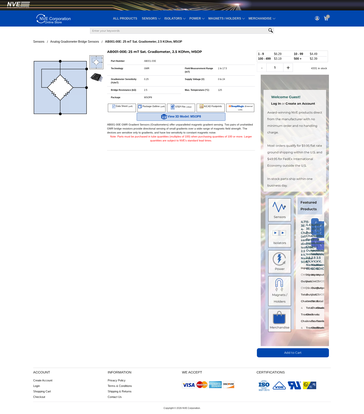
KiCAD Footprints (212, 106)
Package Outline (153, 106)
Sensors (149, 18)
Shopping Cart (42, 391)
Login (36, 385)
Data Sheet (124, 106)
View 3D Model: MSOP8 (184, 116)
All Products (125, 18)
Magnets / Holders (224, 18)
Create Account (42, 380)
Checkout (39, 396)
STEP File (183, 106)
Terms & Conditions (120, 385)
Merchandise (260, 18)
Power (195, 18)
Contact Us (115, 396)
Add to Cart (293, 352)
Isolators (173, 18)
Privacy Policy (117, 380)
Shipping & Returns (120, 391)
